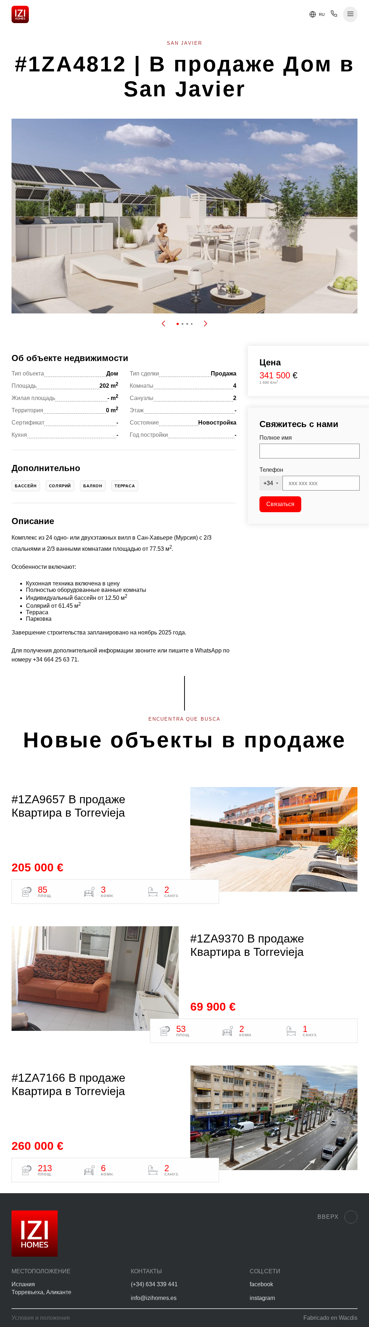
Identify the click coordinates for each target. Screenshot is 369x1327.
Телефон (271, 470)
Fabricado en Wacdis (330, 1318)
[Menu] (350, 14)
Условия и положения (41, 1318)
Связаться (280, 504)
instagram (262, 1298)
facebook (261, 1284)
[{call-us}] (333, 15)
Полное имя (275, 438)
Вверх (328, 1217)
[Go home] (20, 14)
